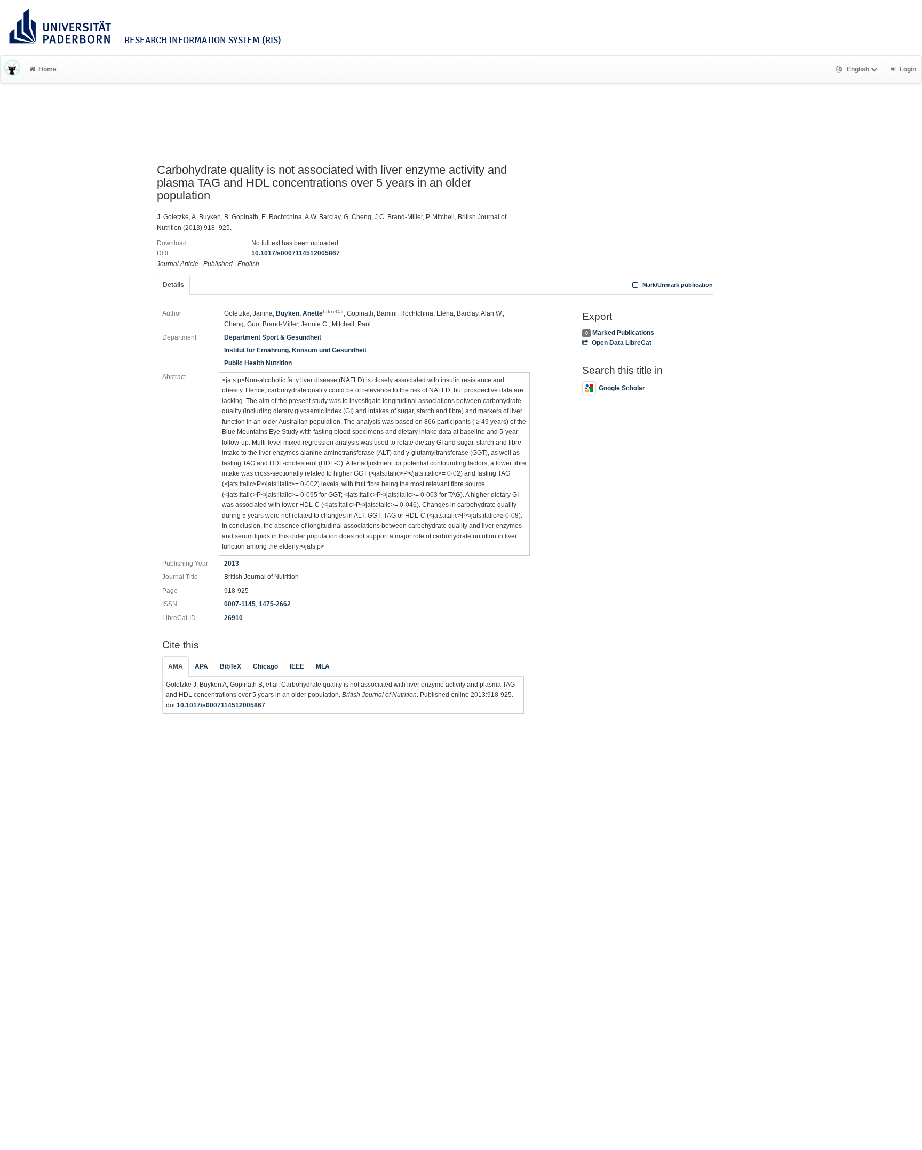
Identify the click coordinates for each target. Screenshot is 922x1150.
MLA (323, 666)
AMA (175, 666)
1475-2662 (275, 604)
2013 (231, 563)
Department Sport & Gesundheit (272, 337)
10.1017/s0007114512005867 (295, 253)
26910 (233, 618)
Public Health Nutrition (258, 363)
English (858, 69)
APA (201, 666)
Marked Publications (623, 332)
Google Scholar (622, 388)
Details (173, 284)
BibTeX (230, 666)
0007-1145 (240, 604)
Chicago (265, 666)
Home (47, 69)
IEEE (297, 666)
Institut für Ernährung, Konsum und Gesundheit (295, 350)
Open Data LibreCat (621, 343)
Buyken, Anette (310, 313)
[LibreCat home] (12, 69)
